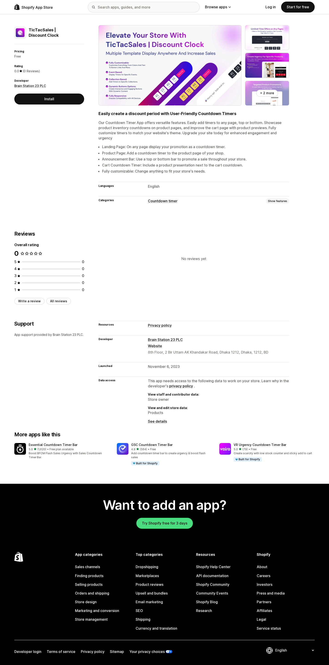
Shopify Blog (207, 602)
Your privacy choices (147, 651)
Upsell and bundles (152, 593)
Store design (86, 602)
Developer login (27, 651)
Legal (261, 619)
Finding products (89, 575)
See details (157, 421)
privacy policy (181, 386)
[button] (62, 451)
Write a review (29, 301)
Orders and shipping (92, 593)
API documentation (212, 575)
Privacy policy (160, 325)
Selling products (89, 584)
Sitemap (117, 651)
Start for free (298, 7)
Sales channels (87, 567)
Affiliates (264, 610)
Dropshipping (147, 567)
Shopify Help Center (213, 567)
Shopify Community (212, 584)
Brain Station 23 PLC (30, 86)
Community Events (212, 593)
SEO (139, 610)
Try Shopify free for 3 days (164, 523)
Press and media (271, 593)
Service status (269, 628)
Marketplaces (147, 575)
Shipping (143, 619)
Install (49, 99)
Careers (263, 575)
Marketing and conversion (97, 610)
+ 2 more (267, 93)
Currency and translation (156, 628)
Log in (270, 7)
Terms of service (61, 651)
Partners (264, 602)
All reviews (58, 301)
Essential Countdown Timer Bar (53, 445)
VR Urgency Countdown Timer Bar (260, 445)
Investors (264, 584)
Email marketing (149, 602)
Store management (91, 619)
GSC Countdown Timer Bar (152, 445)
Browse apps (216, 7)
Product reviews (149, 584)
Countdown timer (162, 201)
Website (155, 346)
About (262, 567)
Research (204, 610)
